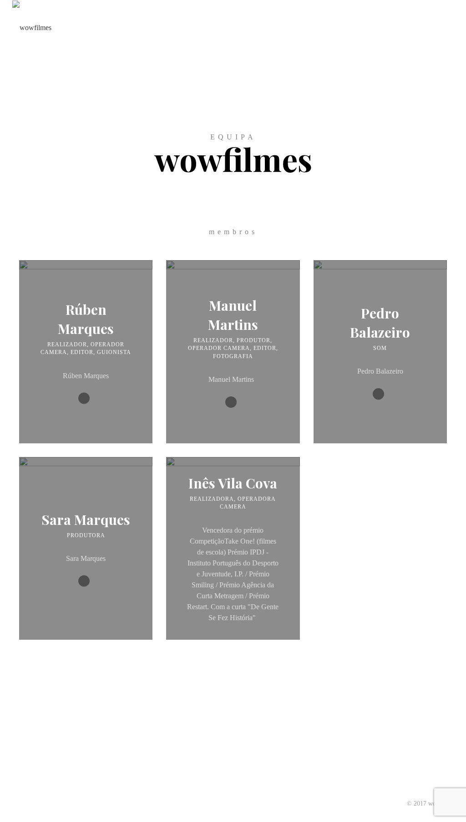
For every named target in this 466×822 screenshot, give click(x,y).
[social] (83, 398)
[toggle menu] (451, 27)
